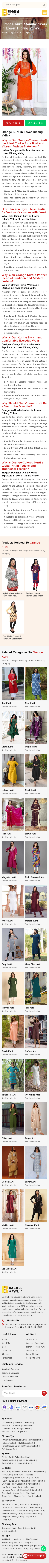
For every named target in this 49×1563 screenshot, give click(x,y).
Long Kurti (29, 1542)
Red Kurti (6, 703)
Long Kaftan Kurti (36, 1548)
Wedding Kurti (37, 1504)
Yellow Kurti (8, 790)
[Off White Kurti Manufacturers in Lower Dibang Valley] (36, 1075)
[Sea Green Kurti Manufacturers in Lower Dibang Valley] (13, 1249)
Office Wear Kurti (24, 1510)
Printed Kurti (7, 1457)
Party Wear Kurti (22, 1504)
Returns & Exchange (10, 1373)
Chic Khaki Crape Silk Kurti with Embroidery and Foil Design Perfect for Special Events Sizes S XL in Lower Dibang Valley (12, 637)
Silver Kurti (30, 1182)
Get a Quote (15, 123)
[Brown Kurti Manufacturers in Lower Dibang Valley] (36, 814)
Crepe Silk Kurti (32, 1354)
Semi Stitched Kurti (26, 1528)
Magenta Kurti (9, 877)
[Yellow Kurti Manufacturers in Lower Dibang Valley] (13, 771)
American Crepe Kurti (35, 1343)
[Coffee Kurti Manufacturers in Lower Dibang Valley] (36, 1032)
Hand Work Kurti (25, 1463)
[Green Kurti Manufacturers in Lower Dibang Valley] (13, 727)
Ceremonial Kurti (21, 1507)
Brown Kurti (30, 834)
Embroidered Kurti (22, 1457)
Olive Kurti (7, 1138)
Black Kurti (30, 790)
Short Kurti (18, 1542)
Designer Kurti (31, 1516)
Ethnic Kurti (39, 1510)
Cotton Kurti (31, 1339)
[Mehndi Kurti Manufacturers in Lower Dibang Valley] (13, 988)
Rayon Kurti (23, 1431)
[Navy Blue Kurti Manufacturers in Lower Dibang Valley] (36, 945)
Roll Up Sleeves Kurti (29, 1446)
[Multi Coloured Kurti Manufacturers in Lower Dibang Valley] (36, 858)
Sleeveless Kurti (34, 1440)
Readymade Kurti (9, 1528)
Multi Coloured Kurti (35, 877)
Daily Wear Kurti (8, 1510)
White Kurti (7, 921)
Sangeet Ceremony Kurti (12, 1516)
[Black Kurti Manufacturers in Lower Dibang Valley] (36, 771)
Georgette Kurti (33, 1357)
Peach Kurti (7, 1051)
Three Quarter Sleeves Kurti (14, 1440)
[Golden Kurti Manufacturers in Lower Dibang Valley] (13, 1162)
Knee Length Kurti (21, 1545)
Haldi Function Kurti (32, 1513)
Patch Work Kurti (9, 1463)
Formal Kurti (35, 1507)
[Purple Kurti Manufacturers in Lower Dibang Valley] (36, 727)
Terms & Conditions (10, 1376)
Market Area (7, 1357)
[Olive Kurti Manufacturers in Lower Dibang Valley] (13, 1119)
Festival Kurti (7, 1504)
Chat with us (36, 123)
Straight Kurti (18, 1539)
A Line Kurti (7, 1542)
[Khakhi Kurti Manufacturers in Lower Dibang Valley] (13, 1206)
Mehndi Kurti (8, 1008)
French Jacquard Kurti (35, 1346)
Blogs (4, 1346)
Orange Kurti (7, 1478)
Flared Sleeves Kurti (10, 1446)
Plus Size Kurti (32, 1539)
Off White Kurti (33, 1095)
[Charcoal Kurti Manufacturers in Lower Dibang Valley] (36, 1206)
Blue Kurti (30, 703)
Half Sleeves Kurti (25, 1443)
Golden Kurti (8, 1182)
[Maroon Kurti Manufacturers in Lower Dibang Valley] (36, 901)
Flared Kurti (7, 1545)
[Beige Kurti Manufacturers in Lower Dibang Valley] (36, 1119)
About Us (6, 1343)
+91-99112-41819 (12, 1320)
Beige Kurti (30, 1138)
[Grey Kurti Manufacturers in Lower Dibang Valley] (13, 945)
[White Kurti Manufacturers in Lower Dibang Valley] (13, 901)
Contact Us (6, 1350)
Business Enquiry (35, 1556)
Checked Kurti (8, 1548)
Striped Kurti (21, 1548)
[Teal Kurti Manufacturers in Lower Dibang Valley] (36, 988)
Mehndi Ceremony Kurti (12, 1513)
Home (4, 32)
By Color (15, 32)
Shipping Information (10, 1369)
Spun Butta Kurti (9, 1431)
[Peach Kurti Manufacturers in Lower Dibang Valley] (13, 1032)
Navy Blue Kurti (33, 964)
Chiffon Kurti (31, 1350)
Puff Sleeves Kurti (9, 1449)
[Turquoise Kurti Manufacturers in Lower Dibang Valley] (13, 1075)
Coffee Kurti (31, 1051)
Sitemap (5, 1354)
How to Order (7, 1380)
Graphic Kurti (36, 1545)
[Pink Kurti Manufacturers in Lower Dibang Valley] (13, 814)
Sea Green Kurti (9, 1269)
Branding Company (19, 1560)
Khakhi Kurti (8, 1225)
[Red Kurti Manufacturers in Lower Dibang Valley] (13, 684)
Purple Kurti (31, 747)
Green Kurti (7, 747)
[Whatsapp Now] (43, 1548)
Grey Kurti (7, 964)
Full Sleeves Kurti (9, 1443)
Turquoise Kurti (9, 1095)
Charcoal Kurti (32, 1225)
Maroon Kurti (31, 921)
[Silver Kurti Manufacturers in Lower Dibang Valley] (36, 1162)
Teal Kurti (29, 1008)
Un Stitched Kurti (9, 1531)
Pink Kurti (6, 834)
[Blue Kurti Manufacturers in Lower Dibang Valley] (36, 684)
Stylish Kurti (7, 1520)
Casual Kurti (7, 1507)
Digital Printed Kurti (27, 1460)
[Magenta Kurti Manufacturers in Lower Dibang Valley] (13, 858)
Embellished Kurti (9, 1460)
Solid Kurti (6, 1539)
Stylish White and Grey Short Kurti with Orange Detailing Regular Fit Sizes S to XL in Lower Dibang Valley (13, 594)
